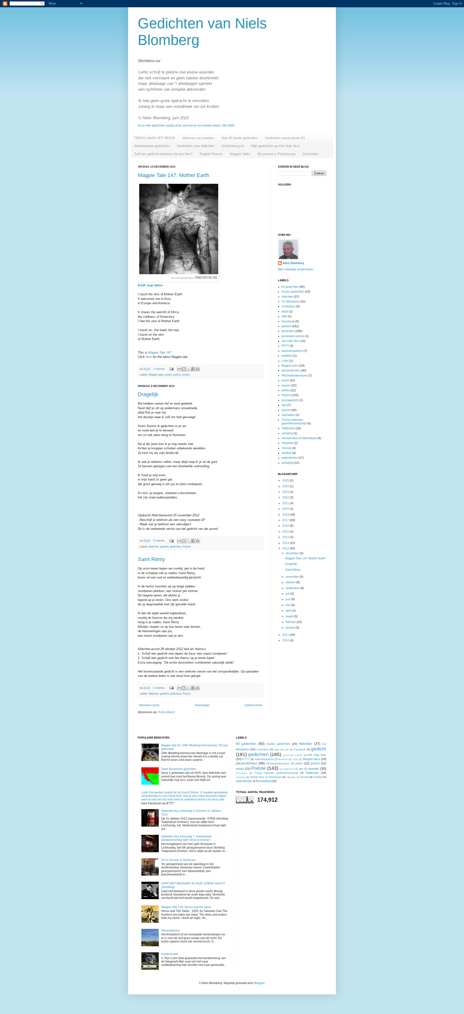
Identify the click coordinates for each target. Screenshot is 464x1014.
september (293, 588)
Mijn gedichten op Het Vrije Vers (275, 146)
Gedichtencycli (233, 146)
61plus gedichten (293, 291)
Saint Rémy (151, 559)
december (293, 553)
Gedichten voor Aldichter (195, 146)
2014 (286, 537)
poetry (186, 374)
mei (288, 605)
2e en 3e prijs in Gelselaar (178, 860)
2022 (286, 497)
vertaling (287, 433)
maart (290, 616)
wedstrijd (287, 463)
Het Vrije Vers (290, 341)
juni (288, 599)
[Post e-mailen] (171, 368)
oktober (291, 582)
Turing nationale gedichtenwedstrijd (294, 421)
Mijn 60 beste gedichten (239, 138)
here (149, 357)
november (293, 576)
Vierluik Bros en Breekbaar (299, 438)
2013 (286, 543)
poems (177, 374)
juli (288, 593)
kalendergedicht (292, 351)
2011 (286, 635)
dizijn (285, 311)
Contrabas (288, 306)
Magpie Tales (240, 154)
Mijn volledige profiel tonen (295, 269)
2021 (286, 503)
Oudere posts (253, 705)
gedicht (164, 546)
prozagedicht (290, 400)
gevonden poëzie (293, 336)
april (289, 610)
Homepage (202, 705)
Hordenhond (169, 954)
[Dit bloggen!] (183, 369)
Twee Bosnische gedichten (178, 769)
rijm (284, 405)
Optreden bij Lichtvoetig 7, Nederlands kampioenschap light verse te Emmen (186, 838)
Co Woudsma (290, 301)
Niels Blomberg (293, 263)
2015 (286, 531)
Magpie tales (156, 374)
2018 (286, 514)
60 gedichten (290, 287)
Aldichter (154, 546)
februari (291, 622)
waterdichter (290, 457)
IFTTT (285, 346)
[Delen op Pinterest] (197, 369)
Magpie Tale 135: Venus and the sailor (186, 907)
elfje (284, 316)
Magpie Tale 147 (159, 352)
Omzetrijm (310, 154)
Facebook (288, 321)
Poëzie (187, 546)
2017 (286, 520)
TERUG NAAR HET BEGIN (154, 138)
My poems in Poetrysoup (276, 154)
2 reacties (159, 368)
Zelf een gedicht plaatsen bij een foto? (163, 154)
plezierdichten (291, 370)
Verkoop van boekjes (198, 138)
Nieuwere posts (149, 705)
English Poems (211, 154)
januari (291, 627)
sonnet (286, 410)
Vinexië (286, 448)
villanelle (287, 443)
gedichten (175, 546)
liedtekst (287, 355)
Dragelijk (148, 394)
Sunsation (288, 415)
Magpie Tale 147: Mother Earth (173, 175)
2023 (286, 492)
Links (285, 361)
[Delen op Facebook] (193, 369)
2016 (286, 525)
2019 (286, 509)
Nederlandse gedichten (152, 146)
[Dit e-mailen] (179, 369)
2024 (286, 486)
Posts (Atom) (166, 712)
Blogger (259, 983)
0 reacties (159, 540)
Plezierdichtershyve (294, 375)
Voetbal (286, 453)
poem (168, 374)
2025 (286, 480)
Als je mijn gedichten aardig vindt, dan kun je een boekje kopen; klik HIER (186, 125)
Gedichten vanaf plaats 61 (285, 138)
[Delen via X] (188, 369)
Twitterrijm (288, 428)
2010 (286, 640)
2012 (286, 548)
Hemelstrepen (170, 930)
